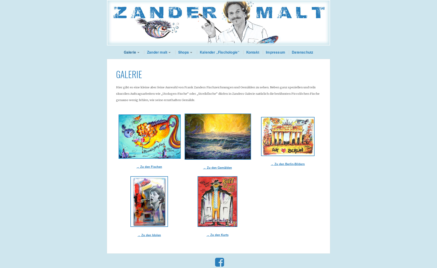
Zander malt (157, 52)
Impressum (275, 52)
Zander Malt (218, 22)
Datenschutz (302, 52)
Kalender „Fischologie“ (219, 52)
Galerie (130, 52)
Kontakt (252, 52)
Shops (183, 52)
